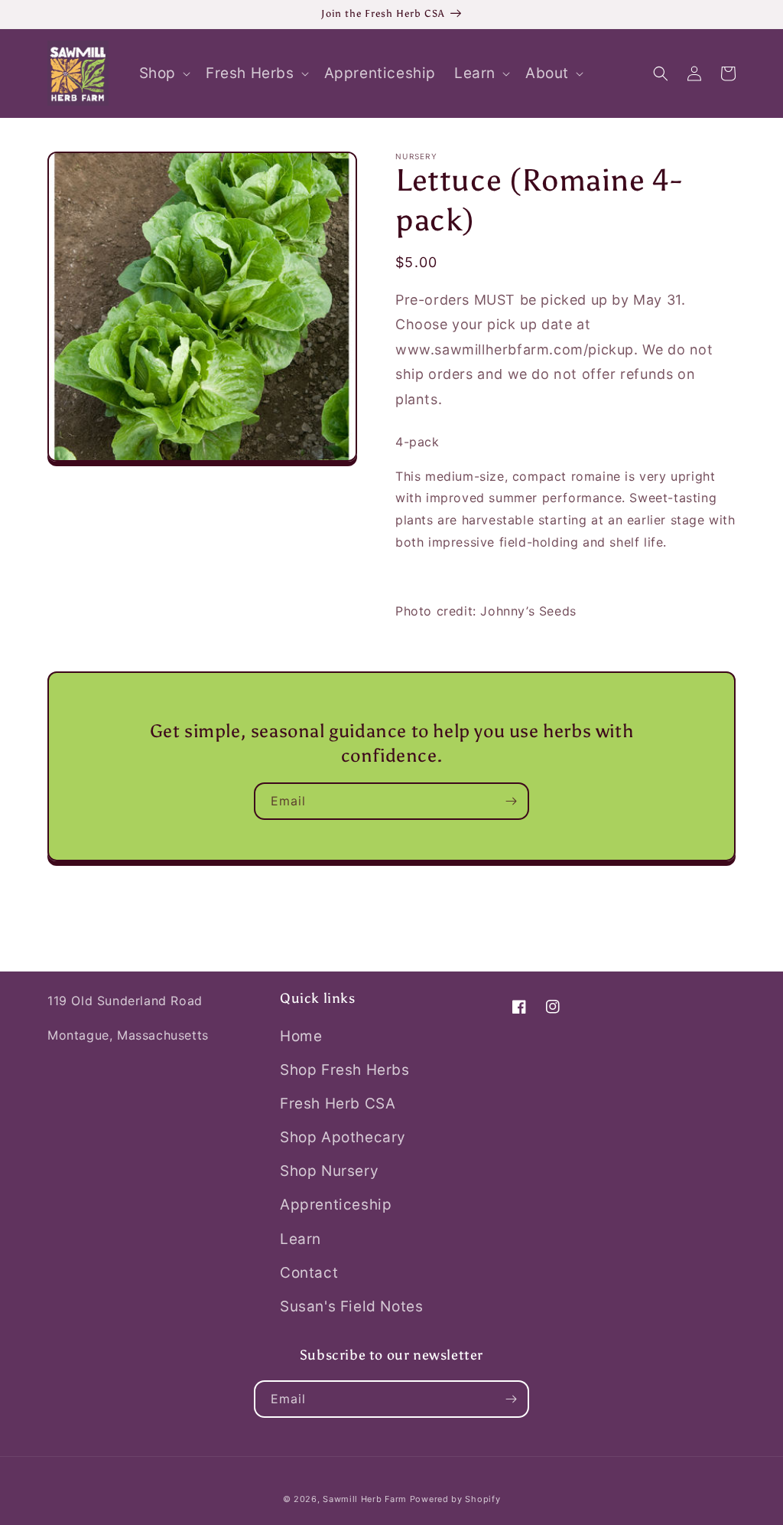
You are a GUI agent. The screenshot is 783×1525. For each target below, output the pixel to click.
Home (301, 1036)
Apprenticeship (336, 1204)
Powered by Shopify (455, 1499)
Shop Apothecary (343, 1137)
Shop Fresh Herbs (345, 1070)
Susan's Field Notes (351, 1306)
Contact (309, 1273)
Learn (300, 1239)
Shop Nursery (329, 1171)
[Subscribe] (511, 801)
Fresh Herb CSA (337, 1103)
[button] (163, 74)
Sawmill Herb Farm (365, 1499)
